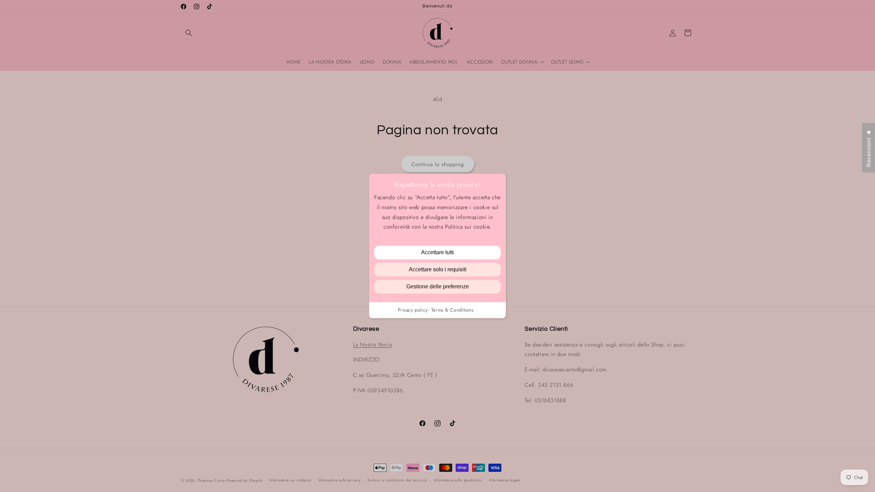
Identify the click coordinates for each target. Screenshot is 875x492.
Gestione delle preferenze (437, 287)
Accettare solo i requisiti (438, 270)
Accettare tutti (437, 253)
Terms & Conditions (452, 310)
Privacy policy (413, 310)
